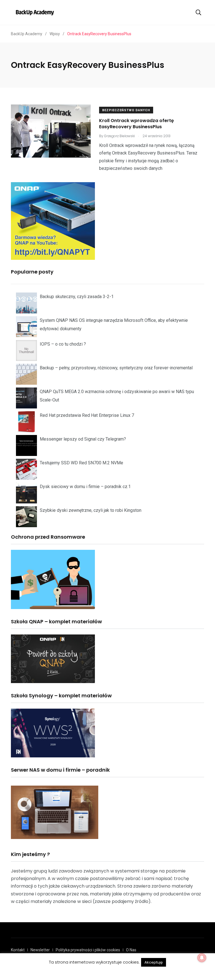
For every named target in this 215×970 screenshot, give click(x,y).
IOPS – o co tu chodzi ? (63, 344)
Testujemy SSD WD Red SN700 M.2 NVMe (81, 462)
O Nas (131, 950)
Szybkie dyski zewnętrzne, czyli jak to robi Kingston (90, 510)
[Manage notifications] (201, 957)
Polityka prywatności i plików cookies (88, 950)
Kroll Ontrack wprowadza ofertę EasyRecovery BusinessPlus (136, 123)
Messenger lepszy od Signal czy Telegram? (83, 439)
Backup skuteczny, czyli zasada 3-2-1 (77, 296)
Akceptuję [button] (153, 962)
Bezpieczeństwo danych (126, 110)
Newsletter (40, 950)
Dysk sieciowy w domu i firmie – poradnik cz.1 (85, 486)
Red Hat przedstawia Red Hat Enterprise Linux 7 (87, 415)
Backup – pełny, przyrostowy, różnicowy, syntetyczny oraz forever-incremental (116, 367)
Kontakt (18, 950)
